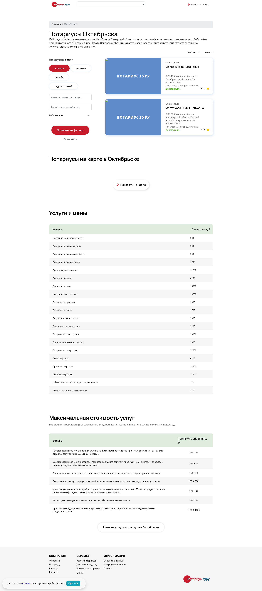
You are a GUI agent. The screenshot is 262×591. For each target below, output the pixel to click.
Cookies (108, 568)
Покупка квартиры (62, 374)
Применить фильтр (70, 130)
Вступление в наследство (66, 318)
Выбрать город (199, 4)
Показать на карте (133, 185)
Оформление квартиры (65, 350)
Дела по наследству (86, 564)
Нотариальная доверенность (68, 237)
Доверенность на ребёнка (66, 262)
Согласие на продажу (64, 302)
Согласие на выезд (62, 310)
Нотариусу (54, 564)
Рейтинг (192, 52)
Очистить (70, 139)
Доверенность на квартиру (67, 246)
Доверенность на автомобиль (68, 254)
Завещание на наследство (66, 326)
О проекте (54, 560)
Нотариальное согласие (65, 294)
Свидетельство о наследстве (68, 342)
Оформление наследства (66, 334)
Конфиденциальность (115, 564)
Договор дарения (62, 278)
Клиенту (53, 568)
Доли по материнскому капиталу (70, 390)
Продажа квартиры (63, 366)
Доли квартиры (61, 358)
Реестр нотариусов (86, 560)
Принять (73, 583)
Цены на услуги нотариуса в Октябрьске (131, 527)
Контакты (54, 572)
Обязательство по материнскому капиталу (75, 382)
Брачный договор (62, 286)
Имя (207, 52)
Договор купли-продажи (65, 270)
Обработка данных (113, 560)
